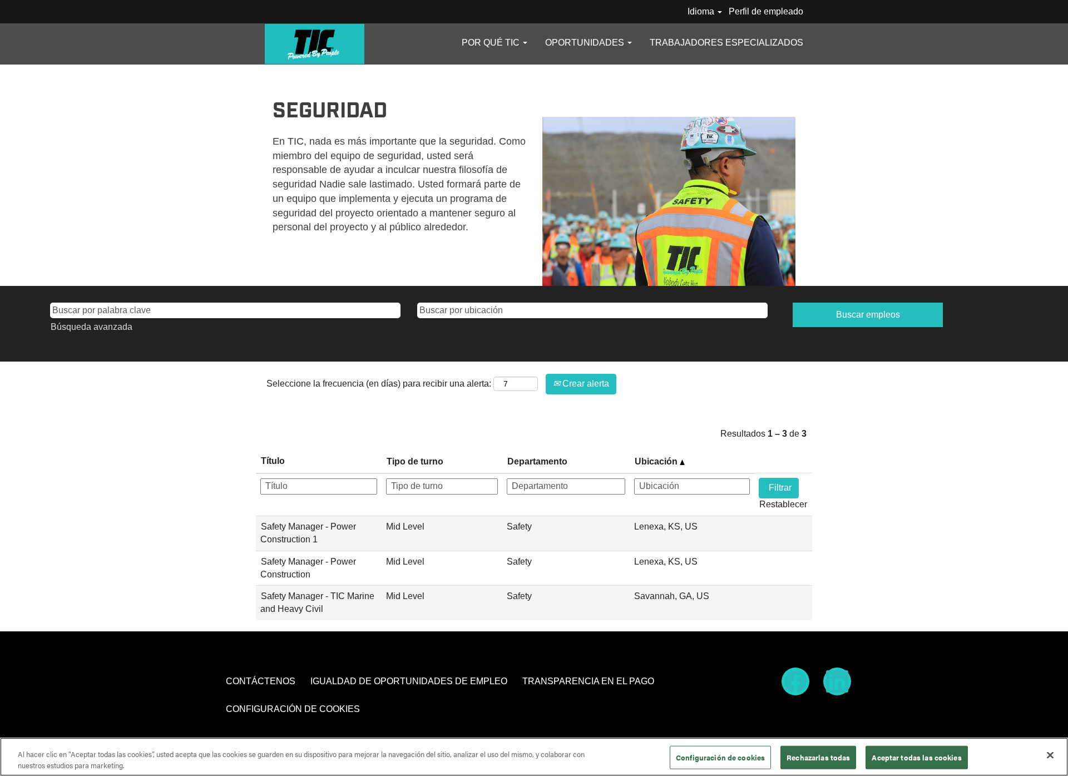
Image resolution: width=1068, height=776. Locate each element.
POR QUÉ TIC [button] (492, 42)
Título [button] (273, 461)
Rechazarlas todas (818, 757)
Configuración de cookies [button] (293, 709)
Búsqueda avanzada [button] (91, 327)
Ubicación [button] (657, 461)
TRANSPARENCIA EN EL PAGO (588, 681)
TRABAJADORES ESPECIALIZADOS (726, 42)
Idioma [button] (702, 11)
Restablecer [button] (783, 504)
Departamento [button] (537, 461)
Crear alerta (584, 383)
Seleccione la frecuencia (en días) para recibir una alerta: (378, 383)
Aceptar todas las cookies (916, 757)
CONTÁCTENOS (260, 681)
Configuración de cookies (720, 757)
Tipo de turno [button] (415, 461)
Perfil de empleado (766, 11)
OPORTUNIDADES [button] (585, 42)
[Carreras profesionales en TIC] (314, 44)
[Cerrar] (1050, 755)
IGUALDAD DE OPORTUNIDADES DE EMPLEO (408, 681)
